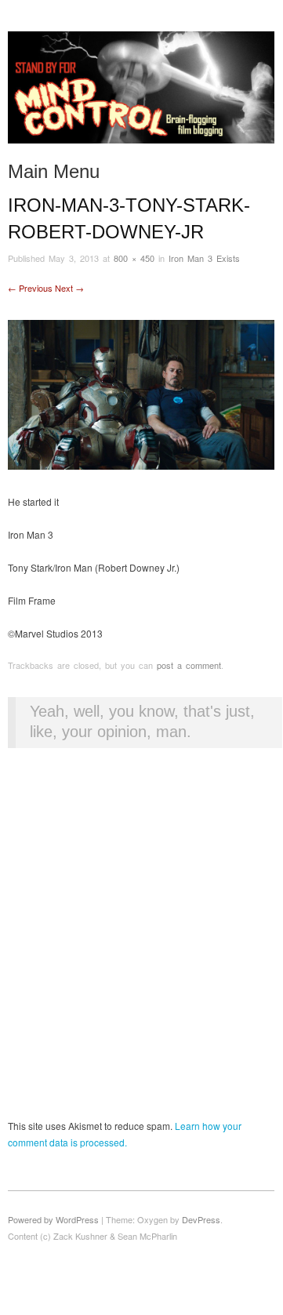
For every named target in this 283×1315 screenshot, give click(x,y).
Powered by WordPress (53, 1219)
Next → (69, 288)
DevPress (201, 1219)
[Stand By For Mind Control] (141, 93)
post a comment (189, 665)
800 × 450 (134, 258)
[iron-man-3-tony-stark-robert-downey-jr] (141, 393)
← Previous (30, 288)
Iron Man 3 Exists (204, 258)
